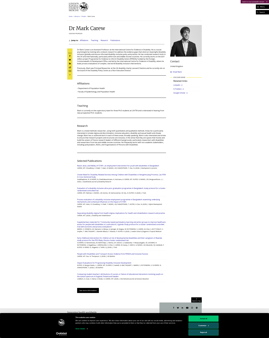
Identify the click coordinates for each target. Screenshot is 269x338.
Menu (262, 7)
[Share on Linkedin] (70, 63)
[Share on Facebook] (70, 56)
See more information (88, 290)
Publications (115, 40)
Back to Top (196, 301)
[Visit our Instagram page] (192, 308)
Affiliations (84, 40)
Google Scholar (179, 93)
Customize (202, 325)
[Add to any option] (70, 74)
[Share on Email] (70, 71)
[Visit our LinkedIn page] (182, 308)
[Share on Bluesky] (70, 59)
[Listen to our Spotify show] (197, 308)
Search (262, 12)
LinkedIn (176, 85)
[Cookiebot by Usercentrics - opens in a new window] (61, 333)
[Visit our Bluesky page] (178, 308)
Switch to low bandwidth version (253, 2)
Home (71, 16)
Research (104, 40)
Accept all (203, 318)
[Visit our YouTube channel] (187, 308)
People (84, 16)
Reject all (203, 332)
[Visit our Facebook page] (173, 308)
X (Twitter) (177, 89)
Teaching (94, 40)
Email (177, 72)
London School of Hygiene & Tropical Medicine (79, 6)
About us (77, 16)
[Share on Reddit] (70, 67)
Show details (80, 329)
